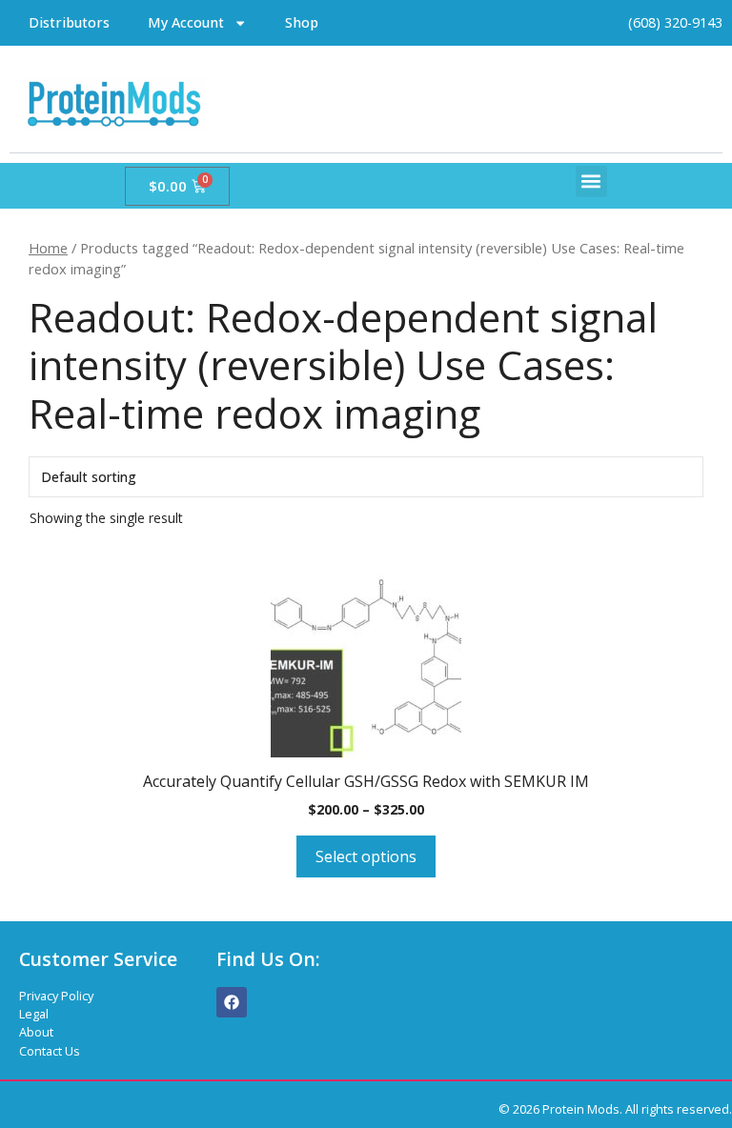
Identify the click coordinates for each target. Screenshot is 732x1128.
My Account (186, 22)
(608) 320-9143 (675, 22)
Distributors (69, 22)
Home (48, 247)
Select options (366, 856)
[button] (591, 181)
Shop (301, 22)
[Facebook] (231, 1002)
